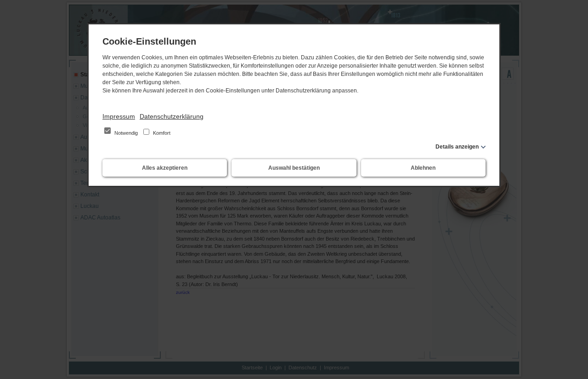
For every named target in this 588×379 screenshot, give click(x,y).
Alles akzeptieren (164, 168)
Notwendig (126, 133)
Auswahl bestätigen (294, 168)
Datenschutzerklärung (172, 116)
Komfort (161, 133)
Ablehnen (423, 168)
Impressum (118, 116)
